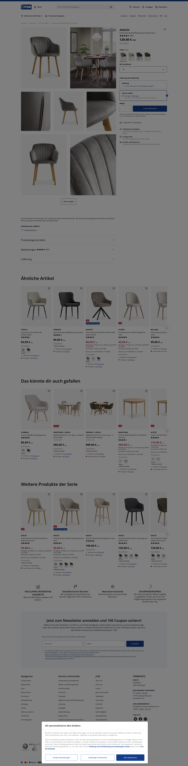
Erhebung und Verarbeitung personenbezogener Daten (109, 746)
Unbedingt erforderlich (97, 758)
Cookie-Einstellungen (61, 758)
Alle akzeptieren (130, 758)
